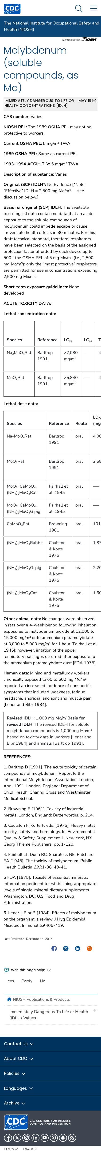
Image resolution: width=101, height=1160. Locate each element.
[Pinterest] (54, 1138)
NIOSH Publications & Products (41, 999)
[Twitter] (17, 1138)
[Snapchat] (63, 1138)
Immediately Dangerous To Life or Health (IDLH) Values (48, 1015)
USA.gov (30, 1149)
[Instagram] (26, 1138)
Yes (11, 981)
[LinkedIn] (35, 1138)
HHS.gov (11, 1149)
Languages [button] (16, 1088)
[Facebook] (8, 1138)
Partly (27, 981)
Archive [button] (12, 1103)
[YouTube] (45, 1138)
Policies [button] (12, 1073)
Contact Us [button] (16, 1044)
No (42, 981)
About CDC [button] (16, 1058)
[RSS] (72, 1138)
